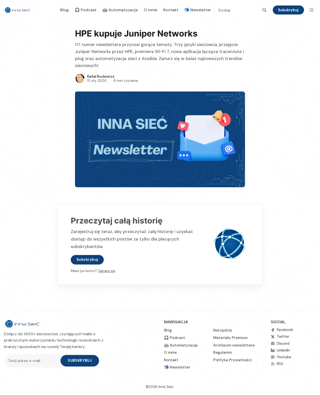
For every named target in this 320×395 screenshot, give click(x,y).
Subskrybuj (288, 10)
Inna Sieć (166, 386)
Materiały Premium (230, 337)
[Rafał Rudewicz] (80, 79)
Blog (64, 9)
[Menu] (311, 10)
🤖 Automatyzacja (120, 9)
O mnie (150, 9)
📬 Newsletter (197, 9)
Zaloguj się (106, 270)
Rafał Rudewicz (100, 76)
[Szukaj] (264, 10)
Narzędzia (222, 330)
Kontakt (170, 9)
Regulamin (222, 352)
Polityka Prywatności (232, 360)
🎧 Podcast (85, 9)
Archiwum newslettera (233, 345)
